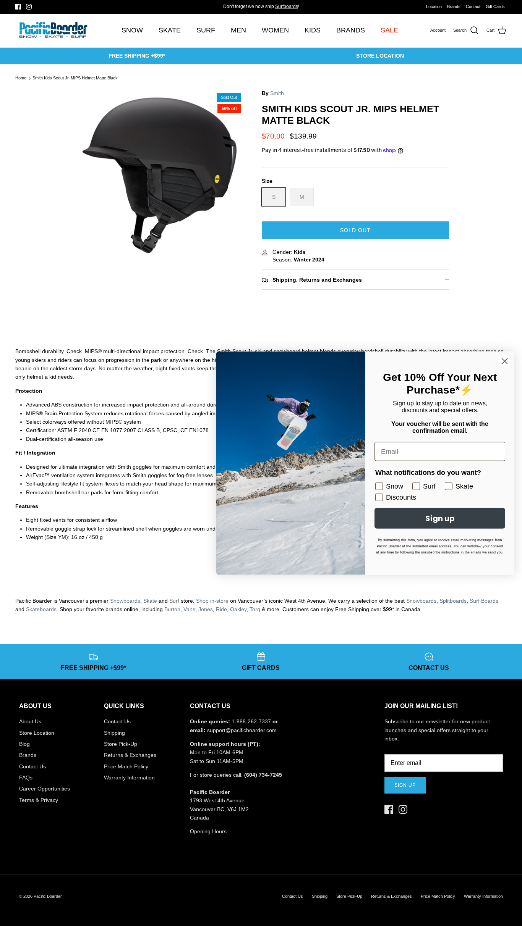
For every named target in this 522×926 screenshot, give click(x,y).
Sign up (405, 785)
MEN (238, 30)
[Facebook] (18, 7)
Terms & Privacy (38, 800)
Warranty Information (129, 777)
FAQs (25, 777)
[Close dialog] (504, 361)
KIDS (313, 30)
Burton (172, 609)
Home (20, 78)
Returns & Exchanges (130, 755)
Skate (150, 601)
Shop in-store (212, 601)
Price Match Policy (126, 766)
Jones (205, 609)
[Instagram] (29, 7)
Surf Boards (484, 601)
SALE (389, 30)
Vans (189, 609)
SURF (205, 30)
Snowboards (125, 601)
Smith (277, 93)
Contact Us (32, 766)
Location (434, 6)
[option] (159, 175)
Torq (255, 609)
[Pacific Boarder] (52, 30)
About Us (30, 721)
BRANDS (350, 30)
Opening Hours (208, 831)
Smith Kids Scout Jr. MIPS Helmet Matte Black (75, 78)
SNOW (132, 30)
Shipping (114, 733)
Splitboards (453, 601)
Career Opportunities (44, 789)
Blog (24, 744)
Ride (221, 609)
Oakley (238, 609)
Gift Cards (495, 6)
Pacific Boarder (48, 896)
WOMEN (275, 30)
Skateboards (41, 609)
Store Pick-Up (120, 744)
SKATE (170, 30)
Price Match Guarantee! (276, 9)
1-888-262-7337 (251, 721)
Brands (453, 6)
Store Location (36, 733)
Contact (473, 6)
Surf (174, 601)
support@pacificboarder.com (242, 730)
